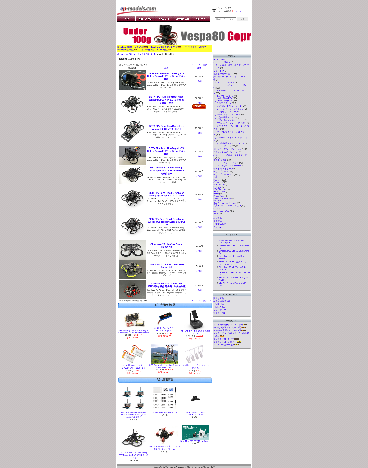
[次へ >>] (207, 65)
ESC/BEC (217, 200)
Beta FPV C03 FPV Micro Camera (195, 441)
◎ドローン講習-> (221, 62)
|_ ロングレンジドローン (225, 111)
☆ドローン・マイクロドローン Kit (141, 54)
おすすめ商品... (220, 224)
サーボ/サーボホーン (223, 168)
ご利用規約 (218, 304)
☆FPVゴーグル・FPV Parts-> (227, 149)
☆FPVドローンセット (223, 82)
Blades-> (217, 180)
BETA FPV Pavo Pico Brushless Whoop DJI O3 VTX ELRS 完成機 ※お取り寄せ (167, 100)
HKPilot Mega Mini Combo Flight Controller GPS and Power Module (133, 332)
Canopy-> (218, 182)
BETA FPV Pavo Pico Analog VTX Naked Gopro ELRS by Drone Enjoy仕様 (166, 76)
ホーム (120, 54)
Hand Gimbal (219, 191)
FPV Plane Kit (219, 189)
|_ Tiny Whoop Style (223, 96)
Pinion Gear (218, 196)
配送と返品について (222, 298)
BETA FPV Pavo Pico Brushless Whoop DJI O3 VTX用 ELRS (166, 127)
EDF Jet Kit (218, 184)
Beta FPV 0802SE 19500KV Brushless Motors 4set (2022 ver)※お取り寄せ (133, 414)
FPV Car (217, 187)
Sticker (216, 213)
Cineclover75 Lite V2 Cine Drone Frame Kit (166, 266)
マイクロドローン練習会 (225, 342)
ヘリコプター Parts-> (223, 174)
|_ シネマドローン (222, 103)
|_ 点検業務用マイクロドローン (228, 143)
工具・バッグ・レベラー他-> (227, 205)
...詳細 (199, 81)
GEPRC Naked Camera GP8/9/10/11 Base (195, 413)
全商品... (217, 227)
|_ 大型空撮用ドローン (224, 117)
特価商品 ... (218, 218)
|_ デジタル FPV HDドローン (227, 106)
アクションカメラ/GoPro (225, 152)
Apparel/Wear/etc (221, 211)
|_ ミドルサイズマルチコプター (228, 120)
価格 (199, 68)
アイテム (237, 11)
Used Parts (218, 59)
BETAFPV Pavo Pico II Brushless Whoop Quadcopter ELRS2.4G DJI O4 (166, 222)
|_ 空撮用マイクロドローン (226, 114)
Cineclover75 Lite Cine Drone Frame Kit (166, 245)
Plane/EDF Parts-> (222, 198)
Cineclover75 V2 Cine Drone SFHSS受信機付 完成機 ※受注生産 (166, 285)
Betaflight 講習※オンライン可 (130, 47)
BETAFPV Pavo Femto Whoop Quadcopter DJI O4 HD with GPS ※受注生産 (167, 170)
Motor (216, 194)
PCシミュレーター (222, 208)
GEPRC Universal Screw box (164, 412)
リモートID (218, 71)
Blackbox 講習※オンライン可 (164, 47)
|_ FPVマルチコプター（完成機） (229, 123)
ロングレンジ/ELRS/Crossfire (227, 166)
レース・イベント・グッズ (226, 163)
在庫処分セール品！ (222, 74)
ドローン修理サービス (223, 345)
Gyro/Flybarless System (224, 203)
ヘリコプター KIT (221, 171)
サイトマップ (219, 310)
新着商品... (218, 221)
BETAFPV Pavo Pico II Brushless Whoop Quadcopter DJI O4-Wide (166, 194)
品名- (166, 68)
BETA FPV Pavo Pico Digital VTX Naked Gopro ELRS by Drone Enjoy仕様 (166, 151)
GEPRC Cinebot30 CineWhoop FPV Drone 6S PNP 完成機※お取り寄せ (133, 455)
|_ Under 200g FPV (222, 100)
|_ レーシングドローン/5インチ (228, 109)
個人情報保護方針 (221, 301)
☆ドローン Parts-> (222, 146)
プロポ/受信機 (220, 160)
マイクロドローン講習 (223, 339)
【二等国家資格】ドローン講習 (154, 50)
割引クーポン (219, 313)
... (201, 65)
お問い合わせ (219, 307)
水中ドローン (219, 177)
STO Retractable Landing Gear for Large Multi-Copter (164, 366)
